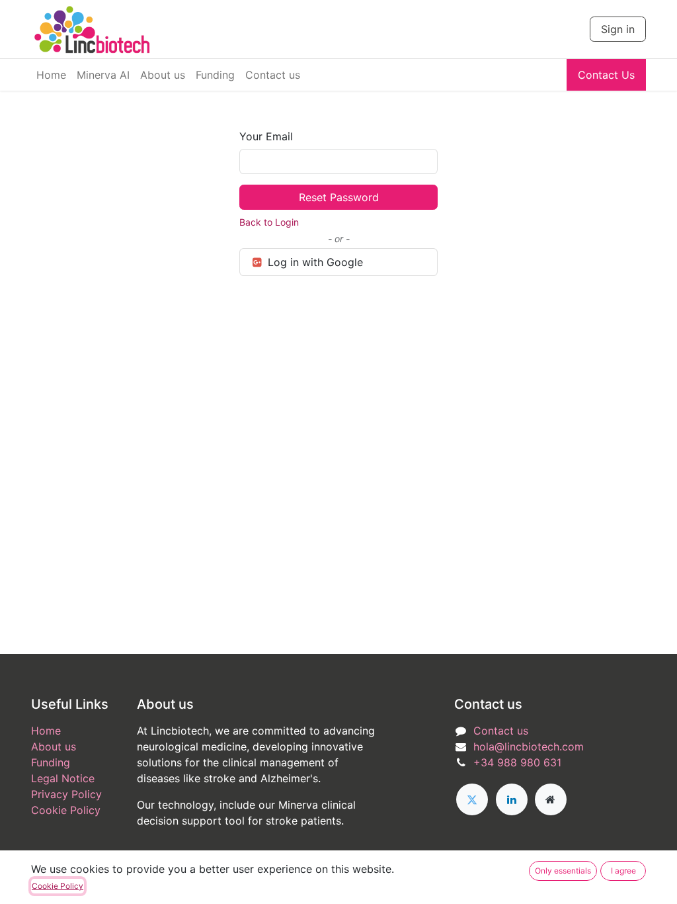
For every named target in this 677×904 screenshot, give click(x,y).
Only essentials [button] (563, 871)
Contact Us (606, 74)
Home (46, 730)
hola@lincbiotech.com (528, 746)
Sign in (618, 29)
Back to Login (269, 222)
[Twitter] (472, 799)
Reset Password (339, 197)
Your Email (266, 136)
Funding (50, 762)
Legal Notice (63, 778)
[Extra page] (551, 799)
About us (53, 746)
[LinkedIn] (512, 799)
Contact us (500, 730)
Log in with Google (313, 262)
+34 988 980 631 (517, 762)
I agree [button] (623, 871)
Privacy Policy (66, 794)
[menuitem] (51, 75)
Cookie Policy (65, 810)
